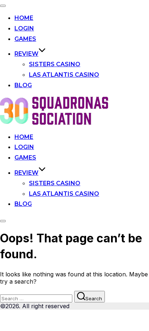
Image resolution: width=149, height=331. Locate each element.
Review (26, 53)
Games (25, 38)
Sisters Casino (54, 64)
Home (23, 17)
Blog (23, 85)
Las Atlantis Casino (64, 74)
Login (24, 28)
